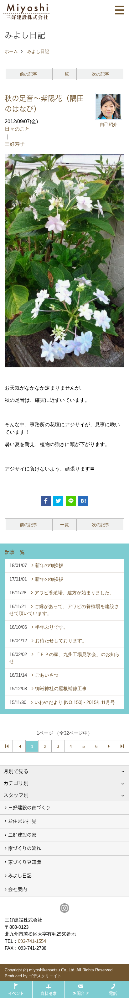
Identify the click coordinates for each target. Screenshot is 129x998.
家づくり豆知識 (24, 862)
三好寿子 (15, 144)
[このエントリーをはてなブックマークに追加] (83, 501)
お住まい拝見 (22, 821)
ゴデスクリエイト (45, 976)
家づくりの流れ (24, 848)
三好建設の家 (22, 835)
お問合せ (81, 993)
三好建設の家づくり (29, 808)
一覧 (64, 73)
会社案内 (17, 889)
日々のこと (17, 129)
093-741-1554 (32, 941)
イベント (16, 993)
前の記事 (28, 73)
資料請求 (48, 993)
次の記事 (100, 73)
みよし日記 (20, 876)
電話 (113, 993)
